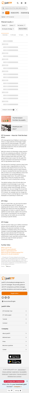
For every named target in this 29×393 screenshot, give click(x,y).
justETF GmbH (4, 261)
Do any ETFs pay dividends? (8, 249)
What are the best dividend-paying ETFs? (12, 252)
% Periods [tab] (13, 35)
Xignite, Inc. (18, 260)
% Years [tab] (21, 35)
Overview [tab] (4, 35)
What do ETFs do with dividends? (10, 254)
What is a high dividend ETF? (9, 251)
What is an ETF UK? (6, 247)
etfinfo (22, 260)
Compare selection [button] (8, 109)
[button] (16, 109)
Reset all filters (23, 28)
